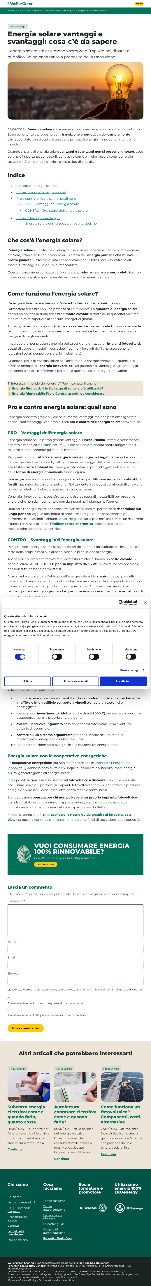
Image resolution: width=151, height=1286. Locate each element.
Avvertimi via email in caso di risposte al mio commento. (46, 1003)
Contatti (13, 1225)
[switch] (57, 656)
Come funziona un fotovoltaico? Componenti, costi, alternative (121, 1114)
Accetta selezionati (75, 681)
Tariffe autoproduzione (54, 1208)
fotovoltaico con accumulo (33, 596)
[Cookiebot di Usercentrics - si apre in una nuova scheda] (121, 602)
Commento (16, 901)
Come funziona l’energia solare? (41, 192)
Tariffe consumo (54, 1201)
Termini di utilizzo (117, 989)
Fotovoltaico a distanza (52, 1216)
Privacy (12, 1280)
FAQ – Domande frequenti (19, 1209)
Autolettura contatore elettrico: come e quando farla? (75, 1114)
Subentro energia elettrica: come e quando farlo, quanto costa (26, 1114)
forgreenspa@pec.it (19, 1268)
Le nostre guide (54, 1224)
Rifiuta (27, 681)
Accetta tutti (123, 681)
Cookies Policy (27, 1280)
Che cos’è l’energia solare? (36, 186)
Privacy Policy (90, 989)
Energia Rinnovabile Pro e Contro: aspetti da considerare (58, 393)
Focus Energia (34, 10)
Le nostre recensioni (21, 1202)
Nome (13, 941)
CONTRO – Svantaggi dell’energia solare (56, 210)
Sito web (13, 973)
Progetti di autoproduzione (54, 1231)
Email (12, 957)
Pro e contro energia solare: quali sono (46, 198)
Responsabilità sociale (18, 1218)
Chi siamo (14, 1197)
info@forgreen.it (114, 1265)
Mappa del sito (18, 1240)
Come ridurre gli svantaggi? (38, 218)
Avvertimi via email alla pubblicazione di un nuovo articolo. (48, 1015)
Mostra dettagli (129, 670)
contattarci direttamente (53, 819)
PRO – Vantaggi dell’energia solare (52, 204)
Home (11, 10)
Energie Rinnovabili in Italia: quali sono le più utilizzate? (57, 388)
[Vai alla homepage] (23, 3)
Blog (20, 10)
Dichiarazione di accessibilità (56, 1280)
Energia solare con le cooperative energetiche (61, 223)
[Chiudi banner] (145, 602)
